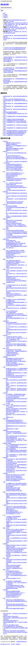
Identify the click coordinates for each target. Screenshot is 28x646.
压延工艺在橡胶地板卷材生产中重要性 (15, 250)
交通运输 (7, 25)
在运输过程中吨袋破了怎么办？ (13, 578)
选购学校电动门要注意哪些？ (13, 566)
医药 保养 (12, 33)
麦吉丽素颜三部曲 (10, 300)
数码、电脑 (6, 528)
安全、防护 (15, 24)
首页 (4, 13)
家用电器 (7, 30)
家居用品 (20, 28)
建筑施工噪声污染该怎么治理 (13, 487)
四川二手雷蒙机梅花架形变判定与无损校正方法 (14, 120)
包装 (19, 24)
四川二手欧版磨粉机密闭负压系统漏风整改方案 (14, 132)
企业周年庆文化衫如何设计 (12, 263)
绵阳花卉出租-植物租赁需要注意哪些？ (15, 608)
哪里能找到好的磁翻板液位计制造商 (14, 148)
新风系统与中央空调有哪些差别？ (14, 165)
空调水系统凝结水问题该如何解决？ (14, 167)
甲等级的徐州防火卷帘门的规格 (13, 349)
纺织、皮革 (8, 21)
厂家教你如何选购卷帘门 (12, 352)
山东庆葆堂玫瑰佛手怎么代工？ (13, 595)
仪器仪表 (9, 22)
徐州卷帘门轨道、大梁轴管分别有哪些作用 (16, 351)
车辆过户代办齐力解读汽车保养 (13, 168)
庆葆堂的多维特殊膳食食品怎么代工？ (15, 173)
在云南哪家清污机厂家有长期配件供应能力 (16, 483)
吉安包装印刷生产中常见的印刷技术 (14, 313)
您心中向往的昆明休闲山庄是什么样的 (15, 395)
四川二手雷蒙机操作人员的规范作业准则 (13, 135)
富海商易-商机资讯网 (21, 641)
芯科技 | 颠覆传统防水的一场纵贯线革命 (12, 626)
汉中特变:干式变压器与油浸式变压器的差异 (16, 231)
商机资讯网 (5, 4)
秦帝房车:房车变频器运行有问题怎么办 (15, 479)
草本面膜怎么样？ (10, 177)
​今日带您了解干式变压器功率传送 (14, 551)
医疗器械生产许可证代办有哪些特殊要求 (16, 299)
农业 (12, 21)
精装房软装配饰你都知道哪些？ (13, 431)
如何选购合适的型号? (11, 355)
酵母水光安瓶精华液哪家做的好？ (14, 594)
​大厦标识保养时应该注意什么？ (13, 279)
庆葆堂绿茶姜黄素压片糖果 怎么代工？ (15, 592)
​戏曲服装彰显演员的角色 (12, 588)
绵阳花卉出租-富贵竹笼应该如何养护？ (15, 604)
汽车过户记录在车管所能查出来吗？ (14, 170)
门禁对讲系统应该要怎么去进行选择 (14, 201)
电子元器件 (23, 22)
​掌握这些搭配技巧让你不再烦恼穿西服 (15, 586)
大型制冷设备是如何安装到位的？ (14, 164)
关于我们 (5, 14)
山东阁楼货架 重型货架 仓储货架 (14, 336)
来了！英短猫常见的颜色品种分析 (14, 183)
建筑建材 (17, 20)
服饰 (15, 27)
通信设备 (11, 27)
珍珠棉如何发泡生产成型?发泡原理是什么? (16, 375)
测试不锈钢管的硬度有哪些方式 (10, 620)
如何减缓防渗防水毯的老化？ (13, 571)
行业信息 (5, 17)
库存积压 (5, 335)
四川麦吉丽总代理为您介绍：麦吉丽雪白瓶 (16, 308)
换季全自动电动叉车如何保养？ (10, 616)
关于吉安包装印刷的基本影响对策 (14, 377)
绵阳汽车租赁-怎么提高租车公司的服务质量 (16, 161)
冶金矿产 (24, 20)
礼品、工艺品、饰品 (13, 28)
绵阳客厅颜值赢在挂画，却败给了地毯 (15, 438)
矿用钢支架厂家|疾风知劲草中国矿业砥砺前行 (14, 630)
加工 (21, 31)
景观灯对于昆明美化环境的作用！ (14, 223)
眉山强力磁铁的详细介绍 (12, 510)
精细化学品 (9, 20)
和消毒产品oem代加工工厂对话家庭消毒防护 (16, 368)
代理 (23, 31)
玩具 (8, 27)
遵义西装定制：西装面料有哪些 (13, 581)
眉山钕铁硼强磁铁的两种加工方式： (14, 512)
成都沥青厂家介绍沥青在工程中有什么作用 (16, 503)
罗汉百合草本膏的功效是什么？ (13, 155)
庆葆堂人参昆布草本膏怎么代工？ (14, 174)
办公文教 (24, 27)
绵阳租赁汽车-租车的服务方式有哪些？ (15, 157)
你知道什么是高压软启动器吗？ (13, 565)
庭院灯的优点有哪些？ (11, 221)
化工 (4, 21)
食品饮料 (14, 30)
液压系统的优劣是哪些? (11, 206)
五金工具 (13, 22)
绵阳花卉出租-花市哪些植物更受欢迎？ (15, 599)
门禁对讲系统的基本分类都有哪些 (14, 203)
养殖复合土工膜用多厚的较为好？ (14, 574)
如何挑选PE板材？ (10, 254)
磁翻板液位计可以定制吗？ (12, 150)
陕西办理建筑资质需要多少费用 (13, 359)
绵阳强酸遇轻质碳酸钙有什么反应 (14, 244)
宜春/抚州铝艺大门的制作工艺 (13, 293)
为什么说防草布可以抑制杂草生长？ (14, 572)
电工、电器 (14, 25)
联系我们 (5, 16)
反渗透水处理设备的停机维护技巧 (14, 490)
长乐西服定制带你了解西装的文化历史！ (16, 262)
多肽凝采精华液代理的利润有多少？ (14, 420)
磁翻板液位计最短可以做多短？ (13, 142)
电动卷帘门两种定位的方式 (12, 354)
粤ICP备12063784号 (5, 644)
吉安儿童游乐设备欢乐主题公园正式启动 (16, 190)
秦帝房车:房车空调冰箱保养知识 (13, 476)
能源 (21, 20)
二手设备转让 (16, 31)
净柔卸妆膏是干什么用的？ (12, 428)
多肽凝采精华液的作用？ (12, 175)
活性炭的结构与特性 (11, 240)
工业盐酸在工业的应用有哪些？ (13, 516)
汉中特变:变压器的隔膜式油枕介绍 (14, 237)
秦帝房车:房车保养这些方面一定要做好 (15, 474)
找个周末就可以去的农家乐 (12, 397)
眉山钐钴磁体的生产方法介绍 (13, 513)
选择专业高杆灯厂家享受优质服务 (14, 220)
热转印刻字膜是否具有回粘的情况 (14, 267)
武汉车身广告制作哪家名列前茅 (10, 625)
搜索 (2, 10)
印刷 (6, 24)
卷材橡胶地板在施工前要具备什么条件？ (16, 252)
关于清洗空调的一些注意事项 (13, 242)
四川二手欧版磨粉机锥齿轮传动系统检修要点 (14, 133)
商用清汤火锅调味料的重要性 (10, 112)
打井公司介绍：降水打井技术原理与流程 (16, 506)
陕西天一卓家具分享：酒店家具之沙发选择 (16, 388)
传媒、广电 (19, 27)
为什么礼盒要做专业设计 (12, 311)
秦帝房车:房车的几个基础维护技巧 (14, 477)
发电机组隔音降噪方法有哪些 (13, 489)
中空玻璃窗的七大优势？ (12, 517)
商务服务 (8, 33)
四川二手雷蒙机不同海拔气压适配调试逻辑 (13, 119)
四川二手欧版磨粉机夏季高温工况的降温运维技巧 (15, 130)
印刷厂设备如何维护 (11, 312)
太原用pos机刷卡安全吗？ (12, 365)
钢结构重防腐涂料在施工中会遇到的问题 (16, 243)
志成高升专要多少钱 (11, 184)
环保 (10, 25)
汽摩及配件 (10, 24)
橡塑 (14, 20)
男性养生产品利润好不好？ (12, 597)
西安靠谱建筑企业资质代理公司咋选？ (15, 358)
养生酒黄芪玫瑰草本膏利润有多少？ (14, 421)
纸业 (4, 283)
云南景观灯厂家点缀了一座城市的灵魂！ (16, 224)
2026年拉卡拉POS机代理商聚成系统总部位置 (14, 49)
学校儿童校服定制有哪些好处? (13, 260)
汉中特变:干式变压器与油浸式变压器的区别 (16, 236)
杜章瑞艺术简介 (10, 417)
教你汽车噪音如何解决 (11, 322)
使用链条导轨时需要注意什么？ (13, 253)
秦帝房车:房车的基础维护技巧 (13, 480)
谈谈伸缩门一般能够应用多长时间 (14, 568)
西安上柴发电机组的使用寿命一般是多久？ (16, 493)
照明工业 (18, 22)
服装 (10, 30)
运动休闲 (5, 28)
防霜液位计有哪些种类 (11, 144)
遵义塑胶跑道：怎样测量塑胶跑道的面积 (16, 394)
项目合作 (10, 31)
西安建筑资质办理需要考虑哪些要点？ (15, 364)
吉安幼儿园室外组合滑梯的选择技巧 (14, 185)
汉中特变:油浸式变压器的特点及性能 (15, 230)
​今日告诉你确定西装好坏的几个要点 (14, 585)
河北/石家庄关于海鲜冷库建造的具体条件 (16, 344)
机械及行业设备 (7, 443)
